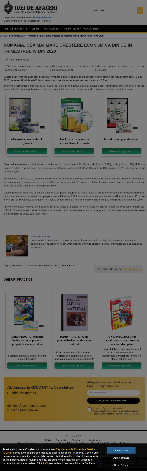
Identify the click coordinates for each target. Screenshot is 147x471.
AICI (45, 463)
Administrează (121, 457)
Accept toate (121, 450)
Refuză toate (121, 465)
